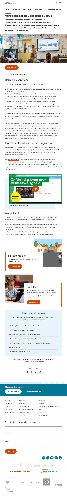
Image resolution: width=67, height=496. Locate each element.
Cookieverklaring (24, 412)
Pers (40, 409)
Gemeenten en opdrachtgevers (49, 406)
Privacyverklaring (24, 406)
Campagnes (8, 409)
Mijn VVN (22, 415)
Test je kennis (9, 412)
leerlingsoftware (13, 160)
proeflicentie (21, 74)
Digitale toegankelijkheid (26, 409)
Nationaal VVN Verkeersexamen (33, 362)
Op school (38, 9)
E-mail (7, 441)
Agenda (7, 406)
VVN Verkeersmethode (53, 9)
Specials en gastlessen (25, 359)
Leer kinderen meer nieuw (22, 9)
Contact (41, 404)
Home (7, 9)
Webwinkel (22, 401)
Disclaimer (22, 404)
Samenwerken (43, 415)
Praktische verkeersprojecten (42, 359)
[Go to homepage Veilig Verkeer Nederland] (10, 3)
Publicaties (8, 404)
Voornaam (8, 425)
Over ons (42, 401)
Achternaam (9, 433)
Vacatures (42, 412)
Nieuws (7, 401)
